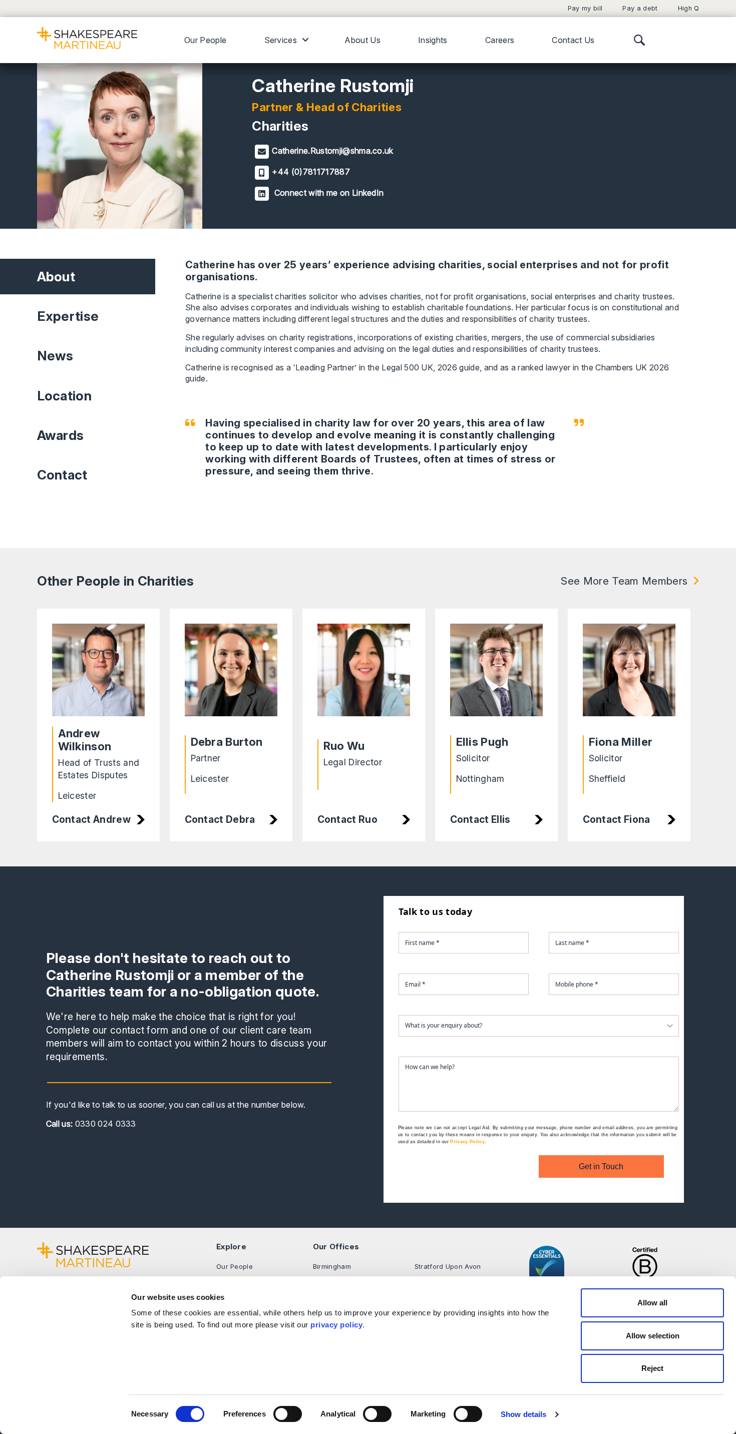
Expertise (68, 316)
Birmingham (332, 1266)
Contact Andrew (91, 819)
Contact (62, 475)
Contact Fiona (616, 819)
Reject (652, 1368)
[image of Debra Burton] (231, 674)
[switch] (287, 1414)
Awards (60, 435)
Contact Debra (220, 819)
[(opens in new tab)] (644, 1267)
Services (280, 40)
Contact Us (573, 40)
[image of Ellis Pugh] (496, 674)
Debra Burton (227, 741)
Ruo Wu (344, 745)
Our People (205, 40)
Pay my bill (585, 8)
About (56, 276)
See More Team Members (624, 581)
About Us (362, 40)
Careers (499, 40)
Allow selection (652, 1335)
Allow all (652, 1302)
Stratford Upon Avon (448, 1266)
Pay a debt (639, 8)
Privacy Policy (467, 1141)
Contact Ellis (480, 819)
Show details (523, 1414)
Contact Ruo (347, 819)
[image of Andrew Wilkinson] (98, 670)
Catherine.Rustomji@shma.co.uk (332, 151)
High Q (688, 8)
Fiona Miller (621, 741)
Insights (433, 40)
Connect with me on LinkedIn (328, 193)
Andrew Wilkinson (85, 740)
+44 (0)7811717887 (310, 172)
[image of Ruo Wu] (363, 676)
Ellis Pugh (482, 741)
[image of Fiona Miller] (629, 674)
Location (64, 395)
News (55, 355)
